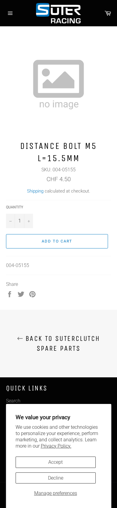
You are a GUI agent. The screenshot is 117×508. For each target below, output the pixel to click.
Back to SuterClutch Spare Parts (61, 343)
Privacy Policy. (56, 446)
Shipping (35, 191)
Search (13, 401)
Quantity (14, 207)
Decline (55, 478)
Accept (55, 462)
